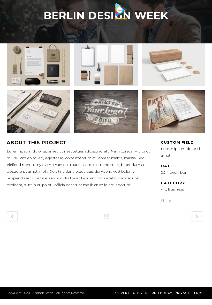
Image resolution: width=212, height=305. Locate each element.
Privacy (182, 293)
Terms (197, 293)
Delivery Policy (128, 293)
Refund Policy (158, 293)
